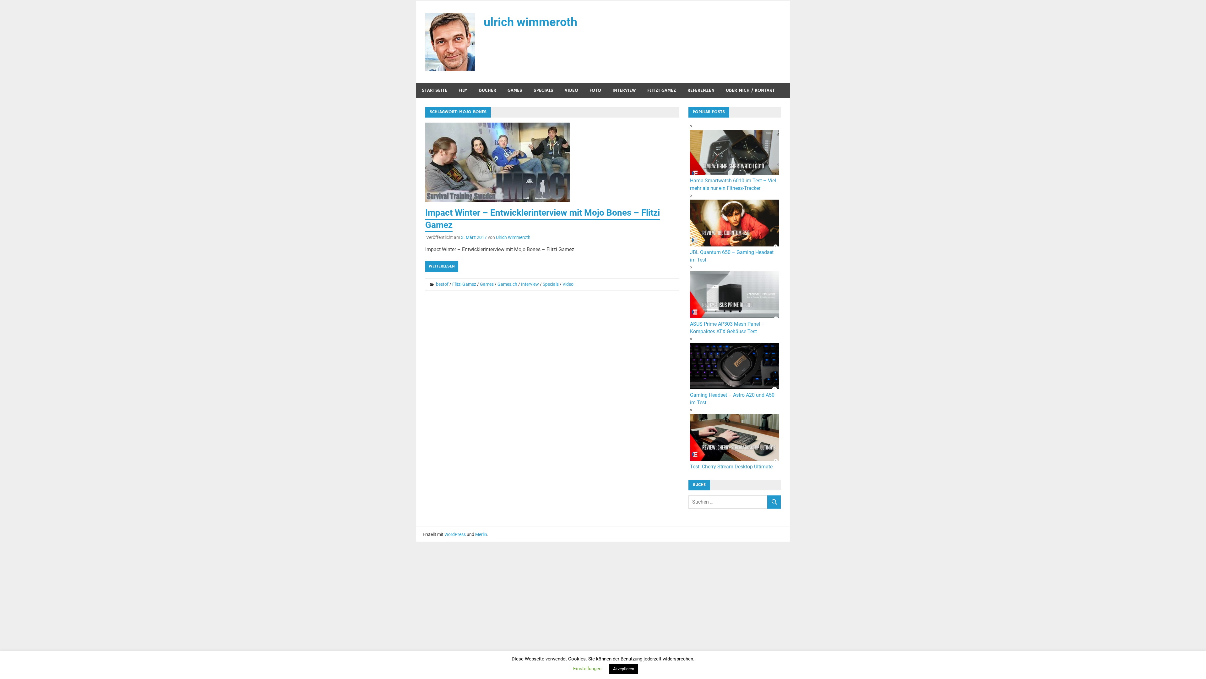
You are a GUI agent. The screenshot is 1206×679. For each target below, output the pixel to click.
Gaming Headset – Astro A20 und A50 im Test (732, 399)
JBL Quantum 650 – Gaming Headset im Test (732, 256)
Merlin (481, 534)
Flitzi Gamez (661, 90)
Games (515, 90)
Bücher (487, 90)
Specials (543, 90)
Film (463, 90)
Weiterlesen (442, 266)
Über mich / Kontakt (750, 90)
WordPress (455, 534)
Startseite (434, 90)
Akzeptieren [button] (623, 668)
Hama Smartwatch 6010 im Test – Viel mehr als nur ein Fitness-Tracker (733, 184)
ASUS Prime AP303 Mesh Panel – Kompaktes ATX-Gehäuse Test (727, 327)
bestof (442, 284)
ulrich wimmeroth (530, 22)
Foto (595, 90)
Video (571, 90)
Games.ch (507, 284)
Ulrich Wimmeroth (513, 237)
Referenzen (700, 90)
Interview (624, 90)
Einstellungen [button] (587, 668)
